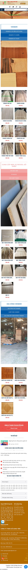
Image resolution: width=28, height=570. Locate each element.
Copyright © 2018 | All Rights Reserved (14, 565)
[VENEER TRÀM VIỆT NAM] (7, 148)
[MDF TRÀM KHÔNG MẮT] (7, 235)
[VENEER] (14, 63)
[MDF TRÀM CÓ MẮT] (21, 253)
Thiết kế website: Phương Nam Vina (14, 567)
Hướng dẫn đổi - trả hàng (19, 512)
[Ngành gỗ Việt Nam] (4, 442)
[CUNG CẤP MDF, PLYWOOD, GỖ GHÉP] (14, 203)
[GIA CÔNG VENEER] (14, 340)
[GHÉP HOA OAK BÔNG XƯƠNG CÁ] (21, 373)
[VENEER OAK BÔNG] (7, 113)
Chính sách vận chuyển (19, 510)
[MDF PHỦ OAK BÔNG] (21, 270)
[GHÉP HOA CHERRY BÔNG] (7, 373)
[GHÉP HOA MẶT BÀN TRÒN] (7, 390)
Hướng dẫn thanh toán (18, 509)
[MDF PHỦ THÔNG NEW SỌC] (7, 270)
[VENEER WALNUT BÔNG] (21, 113)
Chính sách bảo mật (18, 514)
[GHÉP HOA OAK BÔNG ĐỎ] (21, 390)
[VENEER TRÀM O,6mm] (21, 148)
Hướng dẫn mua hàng (18, 507)
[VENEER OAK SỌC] (7, 96)
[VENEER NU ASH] (21, 131)
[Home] (14, 3)
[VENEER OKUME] (21, 96)
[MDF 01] (7, 287)
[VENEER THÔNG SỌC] (7, 131)
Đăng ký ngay (14, 428)
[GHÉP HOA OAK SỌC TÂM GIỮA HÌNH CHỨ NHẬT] (7, 408)
